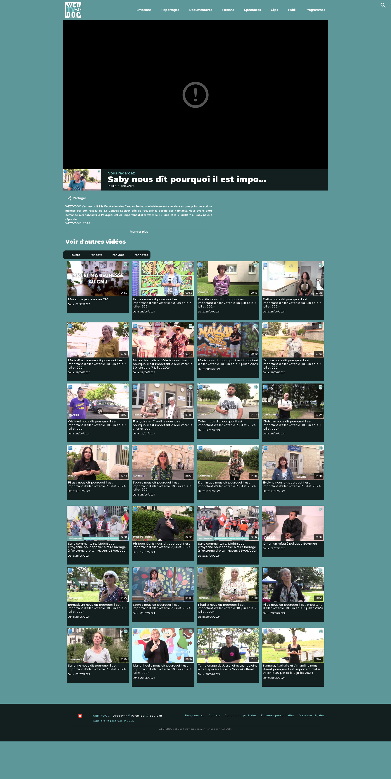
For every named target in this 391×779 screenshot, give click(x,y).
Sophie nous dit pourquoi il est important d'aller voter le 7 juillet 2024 (162, 606)
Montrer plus (139, 231)
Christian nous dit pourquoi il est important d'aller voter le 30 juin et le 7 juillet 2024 (292, 425)
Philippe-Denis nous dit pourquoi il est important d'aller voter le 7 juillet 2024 (162, 545)
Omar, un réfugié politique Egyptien (290, 544)
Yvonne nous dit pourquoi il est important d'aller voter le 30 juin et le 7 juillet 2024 (292, 363)
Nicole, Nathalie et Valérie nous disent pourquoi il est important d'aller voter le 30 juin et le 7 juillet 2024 (162, 363)
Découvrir (120, 715)
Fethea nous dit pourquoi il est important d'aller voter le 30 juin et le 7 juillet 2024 (162, 302)
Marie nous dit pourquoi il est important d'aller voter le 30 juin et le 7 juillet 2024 (228, 362)
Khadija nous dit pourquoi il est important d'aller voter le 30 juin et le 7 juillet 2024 (227, 608)
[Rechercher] (383, 5)
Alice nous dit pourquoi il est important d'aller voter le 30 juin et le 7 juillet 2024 (293, 606)
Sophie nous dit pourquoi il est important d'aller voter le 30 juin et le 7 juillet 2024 (162, 486)
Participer (138, 715)
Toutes (75, 255)
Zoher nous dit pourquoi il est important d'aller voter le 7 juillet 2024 (227, 423)
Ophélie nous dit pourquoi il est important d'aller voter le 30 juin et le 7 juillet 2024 (227, 302)
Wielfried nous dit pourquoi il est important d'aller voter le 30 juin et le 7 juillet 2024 (97, 425)
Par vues (118, 255)
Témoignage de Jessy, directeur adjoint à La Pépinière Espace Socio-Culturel (227, 667)
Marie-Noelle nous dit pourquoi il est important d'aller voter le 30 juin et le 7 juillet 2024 (162, 669)
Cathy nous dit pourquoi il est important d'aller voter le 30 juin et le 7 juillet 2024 (292, 302)
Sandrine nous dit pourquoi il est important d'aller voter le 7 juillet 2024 (97, 667)
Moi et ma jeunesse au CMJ (89, 299)
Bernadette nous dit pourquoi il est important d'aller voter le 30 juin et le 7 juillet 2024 (97, 608)
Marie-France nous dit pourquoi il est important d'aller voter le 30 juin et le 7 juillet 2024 (97, 363)
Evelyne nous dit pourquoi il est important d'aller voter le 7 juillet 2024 (292, 484)
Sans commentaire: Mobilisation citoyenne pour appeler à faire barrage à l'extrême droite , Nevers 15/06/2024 (228, 547)
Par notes (141, 255)
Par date (96, 255)
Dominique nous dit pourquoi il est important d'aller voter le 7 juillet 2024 (227, 484)
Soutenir (156, 715)
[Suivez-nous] (69, 716)
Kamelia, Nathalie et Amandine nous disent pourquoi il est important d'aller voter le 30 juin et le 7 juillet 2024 (291, 669)
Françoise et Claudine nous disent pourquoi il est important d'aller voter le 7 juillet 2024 (162, 425)
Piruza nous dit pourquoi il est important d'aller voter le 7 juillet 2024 (97, 484)
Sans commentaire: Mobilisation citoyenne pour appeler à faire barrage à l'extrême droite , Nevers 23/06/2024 (98, 547)
